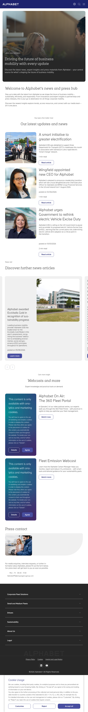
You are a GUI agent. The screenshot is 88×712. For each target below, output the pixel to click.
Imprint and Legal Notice (54, 659)
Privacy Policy (30, 659)
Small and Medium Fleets (17, 603)
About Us (13, 631)
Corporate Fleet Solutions (17, 594)
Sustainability (13, 622)
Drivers (13, 613)
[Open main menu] (83, 4)
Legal (13, 640)
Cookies (40, 659)
